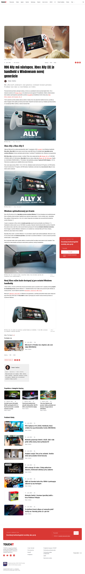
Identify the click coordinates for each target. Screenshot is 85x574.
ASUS (51, 2)
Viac (72, 2)
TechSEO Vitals (17, 570)
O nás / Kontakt (31, 548)
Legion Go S (18, 96)
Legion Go (10, 96)
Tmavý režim (76, 553)
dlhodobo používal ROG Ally (33, 290)
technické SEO (6, 570)
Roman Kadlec (12, 81)
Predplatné (30, 554)
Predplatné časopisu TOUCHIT (50, 548)
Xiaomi (38, 2)
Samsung (33, 2)
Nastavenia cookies (48, 558)
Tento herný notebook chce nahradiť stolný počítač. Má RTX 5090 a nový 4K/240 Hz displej (29, 405)
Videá (17, 2)
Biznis (67, 2)
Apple (22, 2)
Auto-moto (45, 2)
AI (55, 2)
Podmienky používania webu (50, 550)
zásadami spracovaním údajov (64, 536)
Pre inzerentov (31, 550)
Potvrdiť (70, 252)
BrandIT (29, 552)
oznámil (40, 149)
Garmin (27, 2)
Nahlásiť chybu (8, 359)
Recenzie (12, 2)
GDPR (45, 555)
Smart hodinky (61, 2)
